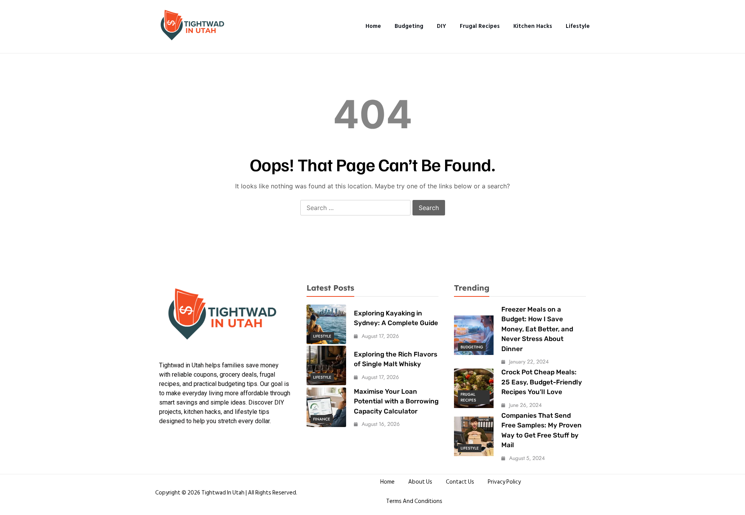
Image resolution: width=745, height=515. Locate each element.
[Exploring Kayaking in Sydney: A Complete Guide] (326, 324)
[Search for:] (355, 208)
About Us (420, 482)
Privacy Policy (504, 482)
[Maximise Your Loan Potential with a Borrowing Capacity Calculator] (326, 407)
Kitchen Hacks (532, 26)
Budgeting (409, 26)
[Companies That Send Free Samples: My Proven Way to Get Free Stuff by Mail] (474, 436)
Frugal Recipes (480, 26)
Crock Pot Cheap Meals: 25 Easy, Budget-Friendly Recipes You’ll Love (541, 382)
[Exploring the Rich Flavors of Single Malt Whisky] (326, 365)
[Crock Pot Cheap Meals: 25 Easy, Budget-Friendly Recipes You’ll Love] (474, 388)
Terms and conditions (414, 501)
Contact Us (460, 482)
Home (373, 26)
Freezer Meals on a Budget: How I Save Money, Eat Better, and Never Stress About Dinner (537, 329)
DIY (441, 26)
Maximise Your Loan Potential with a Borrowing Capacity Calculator (396, 401)
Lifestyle (578, 26)
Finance (321, 419)
